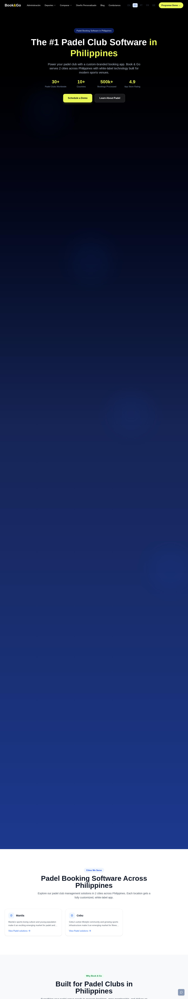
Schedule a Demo (78, 98)
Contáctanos (114, 5)
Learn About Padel (109, 98)
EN (128, 5)
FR (147, 5)
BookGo (13, 5)
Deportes (49, 5)
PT (141, 5)
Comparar (64, 5)
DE (153, 5)
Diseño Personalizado (86, 5)
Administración (34, 5)
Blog (102, 5)
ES (135, 5)
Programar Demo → (171, 5)
